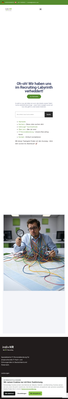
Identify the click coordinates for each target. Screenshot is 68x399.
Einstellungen (21, 393)
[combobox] (29, 114)
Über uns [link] (22, 129)
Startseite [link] (22, 122)
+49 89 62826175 (9, 2)
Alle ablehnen (9, 393)
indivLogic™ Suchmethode (28, 127)
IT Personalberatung (26, 132)
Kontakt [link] (21, 137)
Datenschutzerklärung (28, 389)
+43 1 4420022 (21, 2)
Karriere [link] (21, 124)
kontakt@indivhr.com (32, 2)
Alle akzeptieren (35, 393)
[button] (40, 9)
